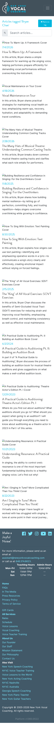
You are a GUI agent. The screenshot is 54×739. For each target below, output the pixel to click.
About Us (7, 638)
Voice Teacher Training (14, 634)
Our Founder (9, 642)
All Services (8, 614)
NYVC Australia (10, 686)
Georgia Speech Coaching (16, 690)
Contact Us (8, 658)
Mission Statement (12, 650)
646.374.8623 (23, 561)
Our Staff (7, 646)
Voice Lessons (10, 626)
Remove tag (45, 23)
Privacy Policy (10, 599)
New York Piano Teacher (15, 694)
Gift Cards (8, 610)
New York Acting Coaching (17, 678)
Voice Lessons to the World (17, 674)
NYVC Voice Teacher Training (18, 670)
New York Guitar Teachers (16, 698)
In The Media (9, 591)
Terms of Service (11, 603)
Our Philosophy (10, 654)
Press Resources (11, 595)
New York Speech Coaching (17, 666)
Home (5, 583)
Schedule (7, 622)
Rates (5, 618)
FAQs (5, 587)
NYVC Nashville (10, 682)
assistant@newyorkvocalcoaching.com (23, 557)
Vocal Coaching (10, 630)
